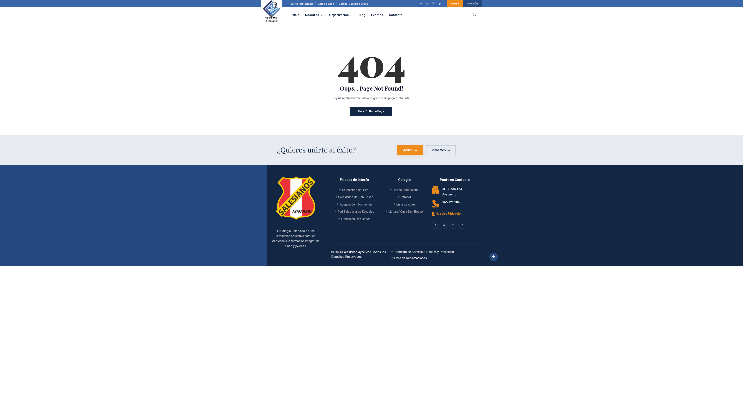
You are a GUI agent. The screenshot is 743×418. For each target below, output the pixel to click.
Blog (362, 15)
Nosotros (312, 15)
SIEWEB (455, 3)
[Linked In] (452, 225)
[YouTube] (434, 3)
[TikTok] (440, 3)
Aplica (408, 150)
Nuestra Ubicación (449, 213)
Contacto (395, 15)
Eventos (377, 15)
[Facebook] (421, 3)
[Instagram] (427, 3)
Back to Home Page (371, 111)
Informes (439, 150)
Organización (339, 15)
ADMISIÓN (472, 3)
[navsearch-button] (474, 15)
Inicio (295, 15)
